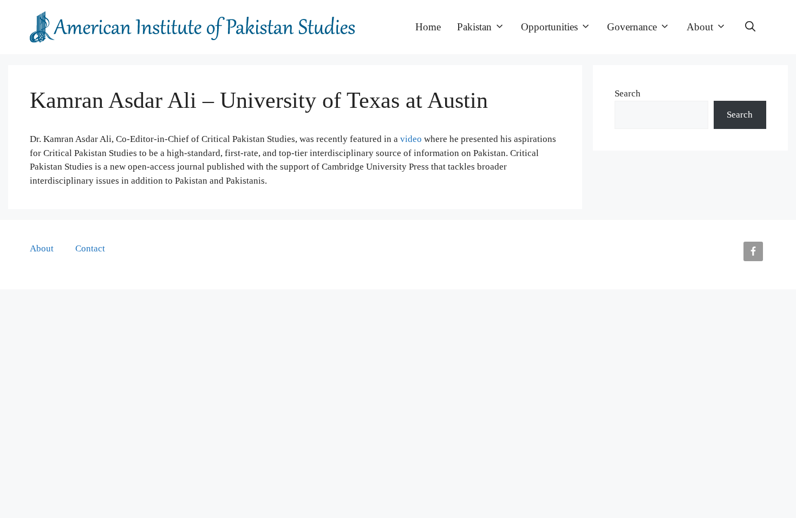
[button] (750, 27)
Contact (90, 248)
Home (428, 27)
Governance (632, 27)
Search (628, 93)
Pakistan (474, 27)
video (411, 139)
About (700, 27)
